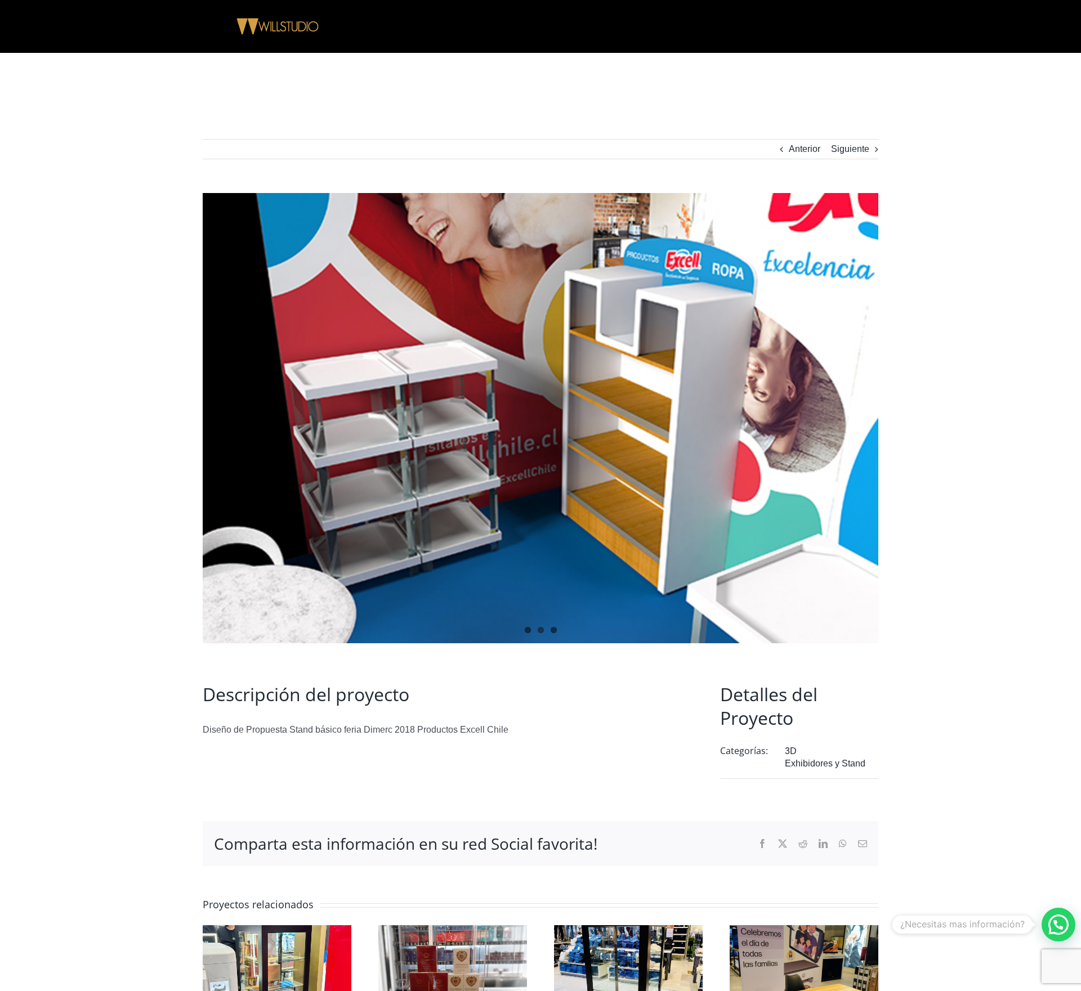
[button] (1058, 924)
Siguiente (850, 149)
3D (791, 751)
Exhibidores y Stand (825, 763)
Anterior (804, 149)
